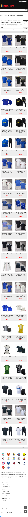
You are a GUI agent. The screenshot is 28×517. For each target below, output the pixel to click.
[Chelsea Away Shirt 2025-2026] (20, 163)
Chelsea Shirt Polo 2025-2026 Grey (7, 419)
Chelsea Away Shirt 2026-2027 (20, 48)
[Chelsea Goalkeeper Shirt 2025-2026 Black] (20, 246)
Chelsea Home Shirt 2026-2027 (7, 48)
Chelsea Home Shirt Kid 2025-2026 (7, 316)
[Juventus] (18, 463)
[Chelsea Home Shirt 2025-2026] (20, 143)
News (3, 504)
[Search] (26, 10)
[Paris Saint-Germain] (18, 454)
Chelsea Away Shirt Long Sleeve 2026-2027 (20, 69)
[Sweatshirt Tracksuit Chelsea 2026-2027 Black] (20, 101)
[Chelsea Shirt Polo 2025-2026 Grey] (7, 410)
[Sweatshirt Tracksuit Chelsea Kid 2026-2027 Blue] (7, 143)
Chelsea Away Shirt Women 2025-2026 (20, 295)
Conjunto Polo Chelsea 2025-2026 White (20, 440)
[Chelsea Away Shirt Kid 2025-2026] (20, 307)
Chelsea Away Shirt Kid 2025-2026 (20, 316)
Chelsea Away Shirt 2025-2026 (20, 172)
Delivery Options (5, 491)
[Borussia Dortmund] (24, 454)
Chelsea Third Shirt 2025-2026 (20, 234)
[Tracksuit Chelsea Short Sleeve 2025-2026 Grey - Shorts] (7, 390)
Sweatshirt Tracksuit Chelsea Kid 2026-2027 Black (20, 131)
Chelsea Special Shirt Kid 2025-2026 (7, 357)
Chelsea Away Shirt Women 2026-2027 (20, 89)
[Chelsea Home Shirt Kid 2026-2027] (7, 101)
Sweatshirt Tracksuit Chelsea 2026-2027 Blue (7, 131)
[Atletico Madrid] (13, 463)
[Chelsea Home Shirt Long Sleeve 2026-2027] (7, 60)
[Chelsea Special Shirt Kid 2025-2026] (7, 348)
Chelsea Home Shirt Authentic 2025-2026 (7, 172)
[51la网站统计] (0, 516)
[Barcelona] (24, 459)
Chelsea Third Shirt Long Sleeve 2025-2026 (20, 275)
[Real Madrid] (13, 454)
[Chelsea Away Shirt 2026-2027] (20, 40)
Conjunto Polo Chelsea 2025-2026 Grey (7, 440)
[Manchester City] (8, 459)
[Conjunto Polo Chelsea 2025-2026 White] (20, 431)
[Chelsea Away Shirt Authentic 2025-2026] (7, 184)
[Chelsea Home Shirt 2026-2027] (7, 40)
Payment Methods (6, 493)
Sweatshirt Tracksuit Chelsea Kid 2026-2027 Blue (7, 152)
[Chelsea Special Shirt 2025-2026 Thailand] (7, 225)
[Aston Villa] (13, 459)
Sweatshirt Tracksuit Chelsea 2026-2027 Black (20, 111)
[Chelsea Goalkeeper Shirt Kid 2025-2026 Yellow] (20, 328)
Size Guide (4, 495)
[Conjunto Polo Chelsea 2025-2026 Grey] (7, 431)
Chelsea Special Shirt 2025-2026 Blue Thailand (7, 214)
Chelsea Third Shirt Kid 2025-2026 (20, 357)
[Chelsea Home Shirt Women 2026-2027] (7, 81)
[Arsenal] (3, 468)
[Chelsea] (8, 463)
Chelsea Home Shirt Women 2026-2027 (7, 89)
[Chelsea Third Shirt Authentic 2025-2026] (7, 246)
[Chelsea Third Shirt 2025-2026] (20, 225)
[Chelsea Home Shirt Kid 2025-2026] (7, 307)
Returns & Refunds (6, 484)
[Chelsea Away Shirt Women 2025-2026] (20, 287)
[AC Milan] (3, 459)
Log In (6, 1)
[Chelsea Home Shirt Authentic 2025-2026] (7, 163)
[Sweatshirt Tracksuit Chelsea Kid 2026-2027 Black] (20, 122)
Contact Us (4, 508)
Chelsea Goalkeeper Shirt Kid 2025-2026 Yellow (21, 337)
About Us (4, 500)
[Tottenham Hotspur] (24, 463)
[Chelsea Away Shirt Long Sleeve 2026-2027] (20, 60)
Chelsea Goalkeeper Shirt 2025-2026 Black (20, 254)
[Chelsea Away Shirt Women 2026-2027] (20, 81)
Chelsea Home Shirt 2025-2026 (20, 151)
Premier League (7, 13)
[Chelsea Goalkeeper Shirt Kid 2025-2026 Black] (7, 328)
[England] (8, 468)
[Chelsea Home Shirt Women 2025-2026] (7, 287)
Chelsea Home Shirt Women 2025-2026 (7, 295)
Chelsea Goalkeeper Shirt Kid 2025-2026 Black (7, 337)
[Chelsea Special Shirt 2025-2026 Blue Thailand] (7, 204)
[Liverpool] (3, 454)
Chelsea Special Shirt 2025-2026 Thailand (7, 234)
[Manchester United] (8, 454)
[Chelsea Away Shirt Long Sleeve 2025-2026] (7, 266)
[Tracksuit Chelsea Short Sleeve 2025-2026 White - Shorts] (20, 390)
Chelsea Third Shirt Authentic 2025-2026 (7, 254)
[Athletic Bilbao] (18, 459)
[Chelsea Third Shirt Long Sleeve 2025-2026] (20, 266)
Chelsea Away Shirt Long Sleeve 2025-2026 (7, 275)
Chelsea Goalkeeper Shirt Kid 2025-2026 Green (7, 378)
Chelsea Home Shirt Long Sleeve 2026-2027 (7, 69)
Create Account (13, 1)
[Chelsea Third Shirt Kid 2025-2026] (20, 348)
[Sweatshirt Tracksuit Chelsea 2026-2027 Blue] (7, 122)
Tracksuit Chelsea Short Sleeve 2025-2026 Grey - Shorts (7, 399)
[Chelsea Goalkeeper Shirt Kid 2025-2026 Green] (7, 369)
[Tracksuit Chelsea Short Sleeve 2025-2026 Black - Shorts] (20, 369)
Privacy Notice (5, 482)
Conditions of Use (6, 486)
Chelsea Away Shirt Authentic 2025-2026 (7, 192)
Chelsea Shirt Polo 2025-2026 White (20, 419)
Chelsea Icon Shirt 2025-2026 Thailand (20, 192)
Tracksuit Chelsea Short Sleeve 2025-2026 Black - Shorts (20, 378)
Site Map (4, 502)
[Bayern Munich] (3, 463)
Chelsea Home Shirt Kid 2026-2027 (7, 110)
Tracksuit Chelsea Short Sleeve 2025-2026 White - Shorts (21, 399)
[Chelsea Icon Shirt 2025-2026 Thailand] (20, 184)
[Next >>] (25, 31)
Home (1, 13)
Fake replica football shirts (19, 512)
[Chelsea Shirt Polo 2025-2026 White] (20, 410)
